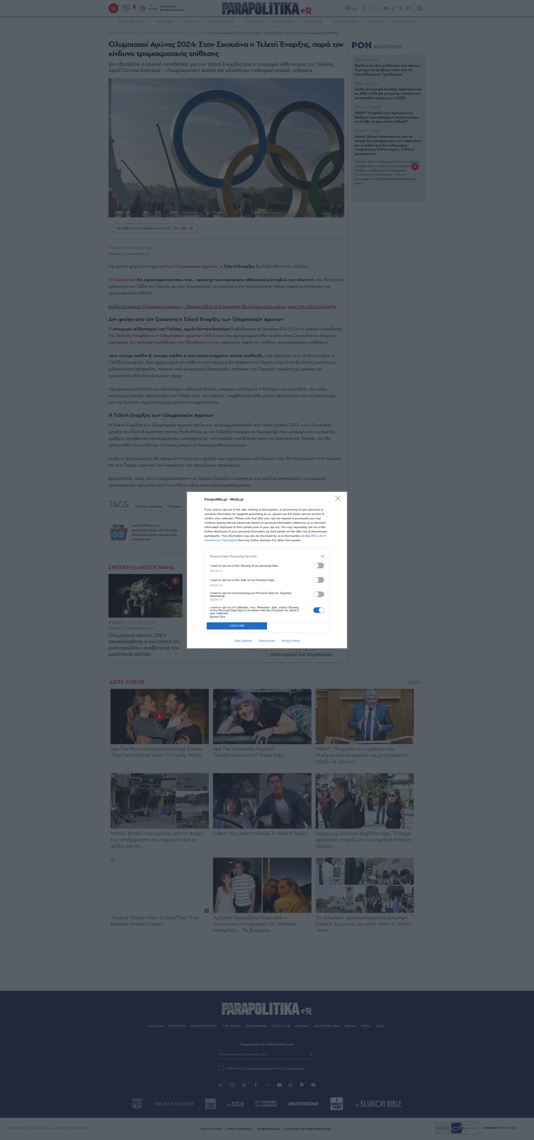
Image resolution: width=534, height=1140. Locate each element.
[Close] (339, 500)
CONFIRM (237, 625)
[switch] (318, 565)
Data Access (267, 640)
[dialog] (267, 570)
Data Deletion (243, 640)
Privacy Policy (291, 640)
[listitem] (267, 556)
